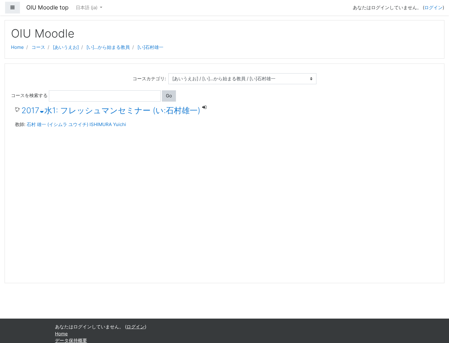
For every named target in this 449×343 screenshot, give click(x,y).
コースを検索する (29, 95)
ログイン (433, 7)
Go (169, 96)
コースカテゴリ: (149, 78)
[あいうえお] (66, 47)
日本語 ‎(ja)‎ (87, 7)
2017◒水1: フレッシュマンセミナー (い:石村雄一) (110, 110)
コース (38, 47)
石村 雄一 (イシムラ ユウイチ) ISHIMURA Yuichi (76, 124)
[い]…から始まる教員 (108, 47)
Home (17, 47)
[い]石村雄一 (150, 47)
